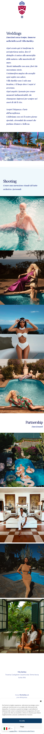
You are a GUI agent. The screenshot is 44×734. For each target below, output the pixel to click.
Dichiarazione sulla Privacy (27, 731)
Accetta (22, 721)
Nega (22, 726)
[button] (41, 701)
